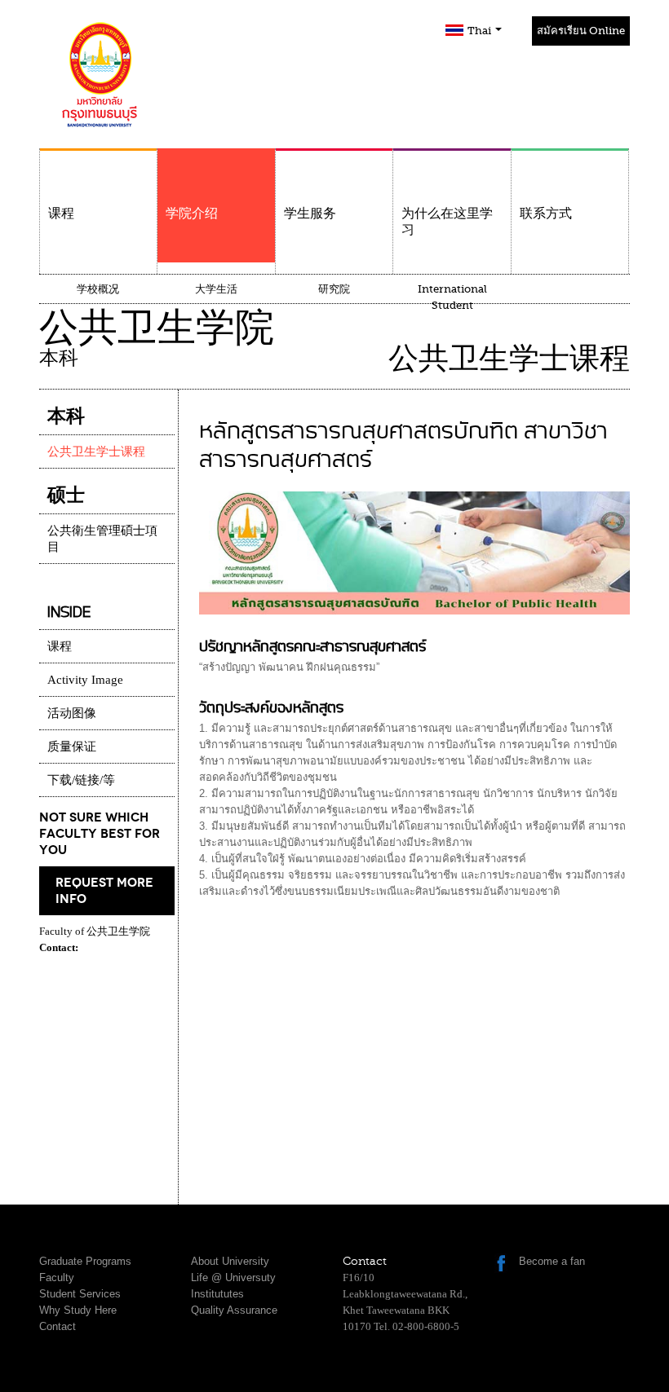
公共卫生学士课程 (96, 451)
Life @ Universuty (233, 1277)
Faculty (56, 1277)
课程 (61, 213)
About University (230, 1261)
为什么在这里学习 (447, 221)
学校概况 (98, 289)
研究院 (334, 289)
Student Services (80, 1294)
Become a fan (552, 1261)
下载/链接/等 (81, 779)
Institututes (217, 1294)
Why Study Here (78, 1310)
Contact (57, 1326)
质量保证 (71, 746)
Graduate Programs (85, 1261)
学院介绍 (192, 213)
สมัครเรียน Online (581, 30)
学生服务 (310, 213)
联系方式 (546, 213)
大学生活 (216, 289)
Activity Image (85, 679)
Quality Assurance (234, 1310)
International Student (452, 297)
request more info (104, 890)
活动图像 (71, 713)
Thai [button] (480, 30)
